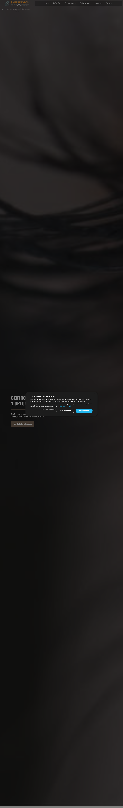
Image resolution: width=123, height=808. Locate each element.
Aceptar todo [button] (84, 411)
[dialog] (61, 404)
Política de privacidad (64, 406)
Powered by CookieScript (49, 409)
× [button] (94, 394)
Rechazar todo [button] (65, 411)
